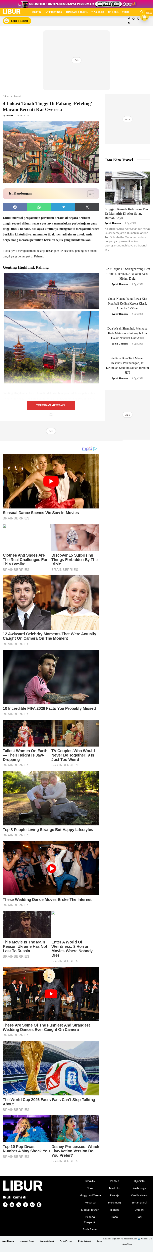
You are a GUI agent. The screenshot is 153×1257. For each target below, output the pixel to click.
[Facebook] (129, 19)
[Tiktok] (25, 1204)
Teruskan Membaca (51, 405)
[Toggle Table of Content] (88, 193)
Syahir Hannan (113, 222)
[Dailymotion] (129, 23)
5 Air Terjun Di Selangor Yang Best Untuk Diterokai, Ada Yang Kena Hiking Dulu (127, 273)
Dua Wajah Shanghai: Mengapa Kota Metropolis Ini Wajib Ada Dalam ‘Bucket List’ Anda (127, 333)
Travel (17, 96)
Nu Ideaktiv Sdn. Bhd (129, 1239)
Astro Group (127, 1244)
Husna (9, 115)
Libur (6, 96)
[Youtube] (32, 1204)
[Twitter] (138, 19)
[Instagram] (133, 19)
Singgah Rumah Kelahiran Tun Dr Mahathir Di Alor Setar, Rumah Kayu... (126, 213)
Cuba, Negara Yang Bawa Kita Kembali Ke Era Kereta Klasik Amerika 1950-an (127, 303)
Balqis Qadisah (120, 343)
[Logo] (11, 11)
